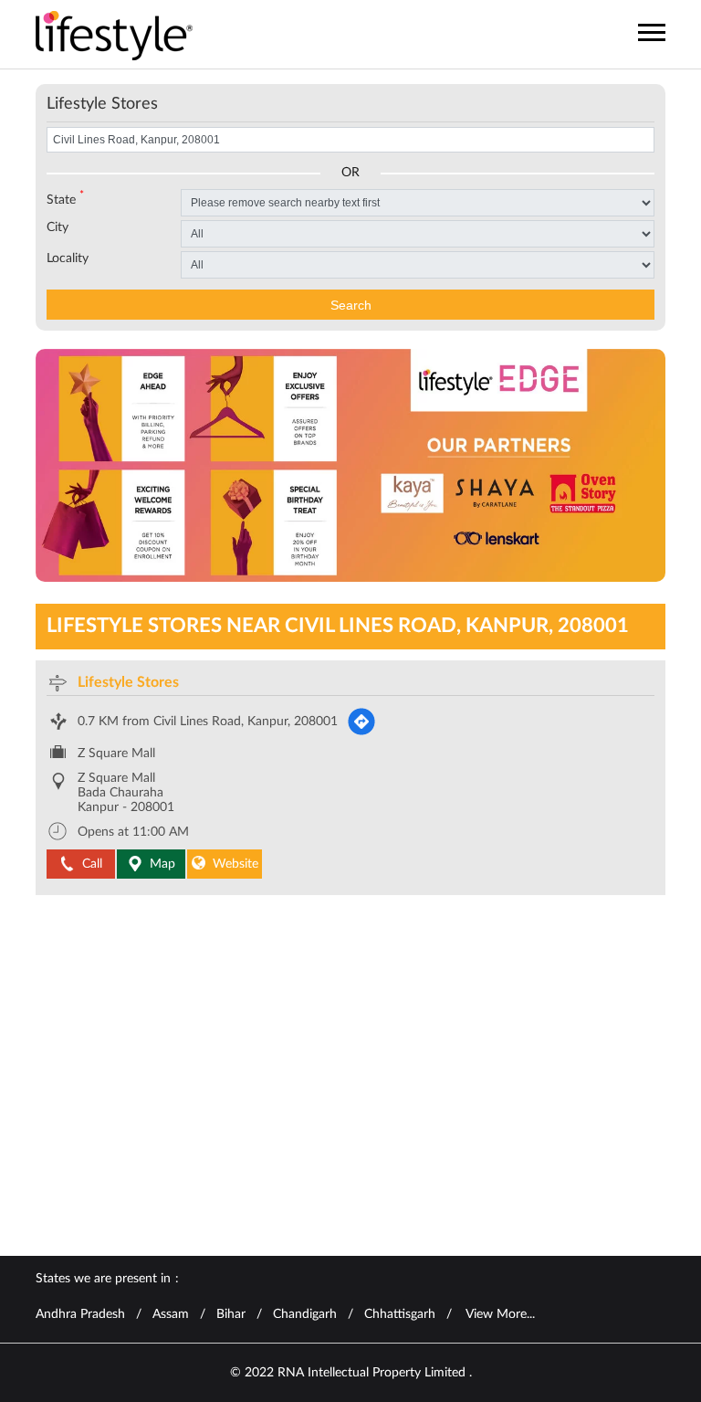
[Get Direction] (361, 721)
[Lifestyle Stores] (115, 37)
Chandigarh (305, 1314)
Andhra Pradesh (80, 1314)
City (57, 227)
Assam (170, 1314)
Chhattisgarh (399, 1314)
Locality (68, 258)
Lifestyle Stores (128, 682)
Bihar (231, 1314)
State (65, 198)
